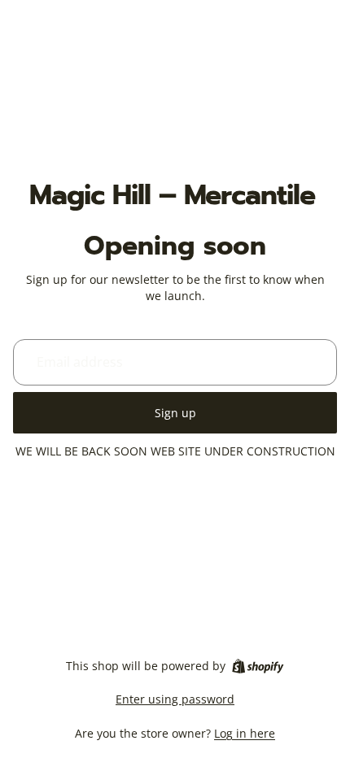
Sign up (175, 412)
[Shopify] (257, 666)
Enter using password (175, 699)
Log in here (244, 733)
